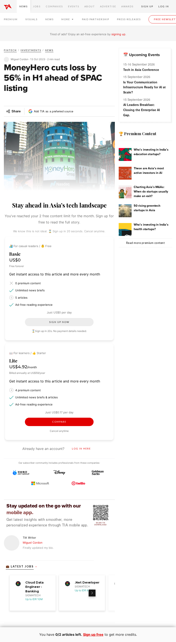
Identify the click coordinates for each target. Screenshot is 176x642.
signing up (118, 34)
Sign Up (147, 6)
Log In (163, 6)
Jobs (37, 6)
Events (73, 6)
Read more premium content (145, 243)
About (89, 6)
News (23, 6)
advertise (108, 6)
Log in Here (81, 448)
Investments (31, 50)
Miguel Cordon (32, 542)
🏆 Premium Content (137, 133)
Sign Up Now (59, 322)
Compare (59, 421)
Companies (54, 6)
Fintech (10, 50)
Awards (127, 6)
